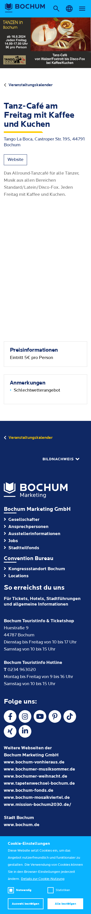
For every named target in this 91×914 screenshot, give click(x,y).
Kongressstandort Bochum (36, 569)
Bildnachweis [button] (58, 459)
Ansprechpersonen (28, 527)
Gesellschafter (23, 519)
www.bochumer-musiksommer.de (39, 769)
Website (16, 159)
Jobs (13, 541)
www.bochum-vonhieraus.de (34, 762)
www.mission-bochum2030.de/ (37, 804)
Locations (18, 576)
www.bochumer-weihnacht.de (35, 776)
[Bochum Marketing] (25, 8)
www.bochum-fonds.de (28, 790)
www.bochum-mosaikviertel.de (37, 797)
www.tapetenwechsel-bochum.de (39, 783)
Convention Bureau (28, 558)
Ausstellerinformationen (34, 534)
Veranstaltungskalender (31, 84)
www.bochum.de (21, 825)
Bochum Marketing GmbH (37, 509)
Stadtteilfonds (23, 548)
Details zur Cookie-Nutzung (42, 879)
